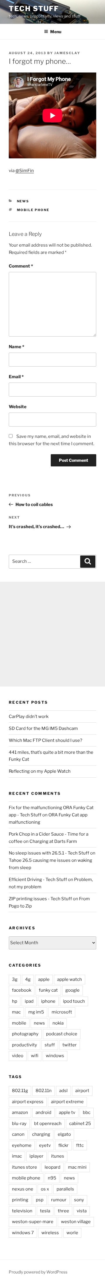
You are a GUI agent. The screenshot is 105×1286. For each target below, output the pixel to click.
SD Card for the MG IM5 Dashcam (43, 728)
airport (82, 1090)
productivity (24, 1045)
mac (16, 1012)
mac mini (77, 1167)
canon (18, 1134)
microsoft (62, 1012)
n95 (52, 1178)
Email (16, 376)
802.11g (20, 1090)
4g (28, 979)
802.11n (44, 1090)
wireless (50, 1232)
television (22, 1211)
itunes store (24, 1167)
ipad (29, 1001)
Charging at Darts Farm (53, 841)
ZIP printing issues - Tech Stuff (40, 898)
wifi (34, 1055)
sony (79, 1199)
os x (45, 1189)
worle (72, 1232)
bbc (86, 1112)
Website (18, 406)
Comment (21, 266)
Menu (55, 31)
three (63, 1211)
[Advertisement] (52, 634)
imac (17, 1156)
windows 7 (23, 1232)
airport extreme (67, 1101)
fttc (80, 1145)
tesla (45, 1211)
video (17, 1055)
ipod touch (74, 1001)
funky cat (48, 990)
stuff (50, 1045)
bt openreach (48, 1123)
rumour (58, 1199)
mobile (19, 1023)
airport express (27, 1101)
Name (16, 346)
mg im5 (36, 1012)
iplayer (36, 1156)
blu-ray (19, 1123)
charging (41, 1134)
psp (39, 1199)
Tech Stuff (34, 8)
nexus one (22, 1189)
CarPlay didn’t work (28, 716)
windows (55, 1055)
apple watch (69, 979)
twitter (69, 1045)
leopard (52, 1167)
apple (44, 979)
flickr (63, 1145)
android (43, 1112)
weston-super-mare (32, 1221)
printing (20, 1199)
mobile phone (33, 210)
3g (15, 979)
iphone (48, 1001)
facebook (21, 990)
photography (25, 1033)
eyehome (22, 1145)
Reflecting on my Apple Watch (40, 771)
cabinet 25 (80, 1123)
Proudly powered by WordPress (38, 1271)
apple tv (67, 1112)
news (23, 201)
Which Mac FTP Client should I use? (45, 740)
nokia (58, 1023)
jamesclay (67, 53)
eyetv (45, 1145)
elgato (64, 1134)
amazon (20, 1112)
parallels (65, 1189)
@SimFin (24, 170)
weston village (76, 1221)
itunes (57, 1156)
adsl (63, 1090)
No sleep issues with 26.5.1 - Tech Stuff (49, 853)
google (72, 990)
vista (82, 1211)
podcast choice (61, 1033)
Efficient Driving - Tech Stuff (38, 879)
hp (14, 1001)
